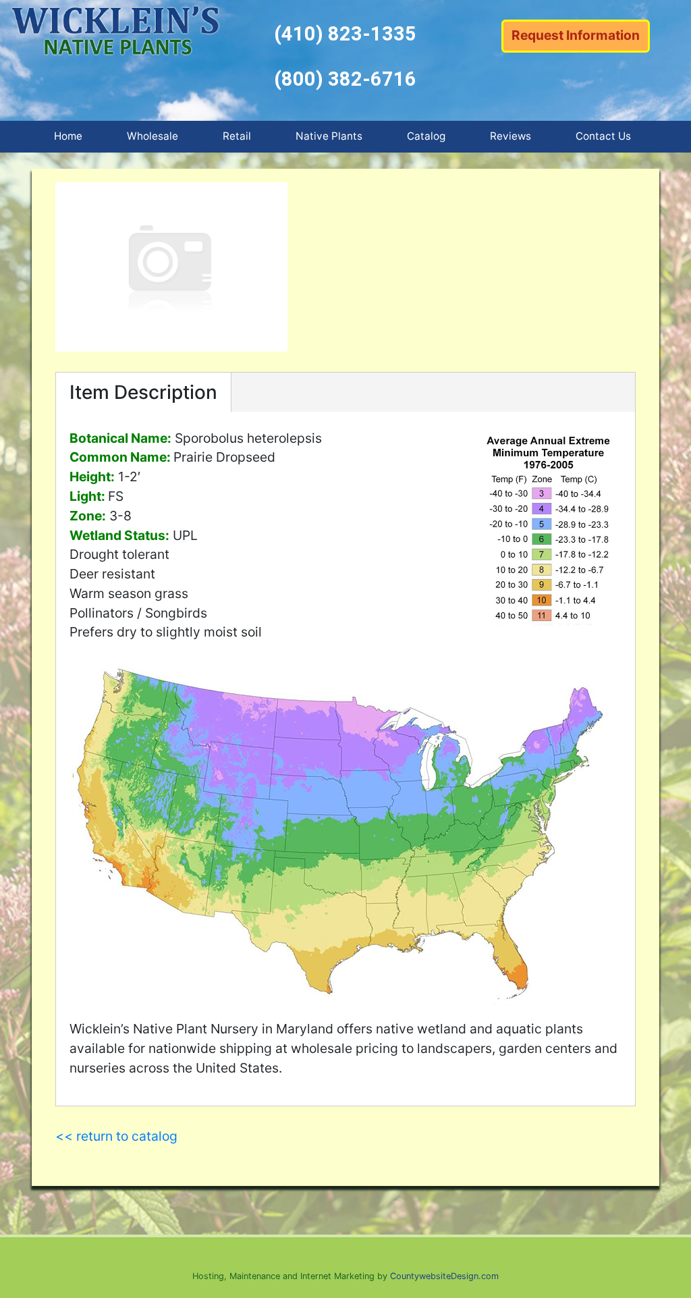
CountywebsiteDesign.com (444, 1276)
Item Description (143, 392)
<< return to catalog (116, 1136)
